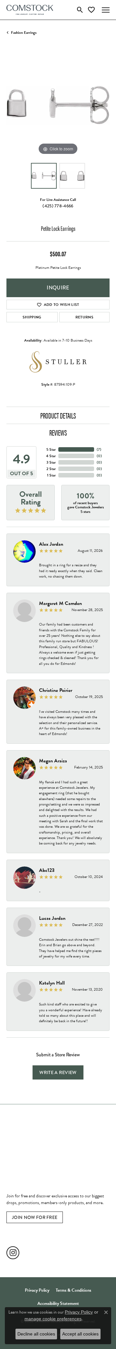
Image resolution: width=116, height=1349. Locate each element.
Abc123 (46, 870)
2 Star (51, 469)
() (99, 449)
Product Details (58, 415)
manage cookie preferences (53, 1318)
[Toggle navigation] (106, 10)
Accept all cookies (80, 1333)
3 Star (51, 462)
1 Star (51, 475)
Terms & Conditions (73, 1290)
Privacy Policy (37, 1290)
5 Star (51, 449)
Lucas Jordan (52, 918)
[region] (58, 104)
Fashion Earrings (23, 32)
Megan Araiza (53, 761)
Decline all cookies (36, 1333)
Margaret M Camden (60, 603)
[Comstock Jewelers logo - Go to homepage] (29, 10)
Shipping (32, 317)
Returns (84, 317)
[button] (80, 10)
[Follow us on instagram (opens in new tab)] (12, 1252)
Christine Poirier (55, 690)
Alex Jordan (51, 544)
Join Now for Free (34, 1217)
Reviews (58, 432)
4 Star (51, 456)
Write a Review (57, 1072)
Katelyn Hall (52, 983)
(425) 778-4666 (58, 206)
